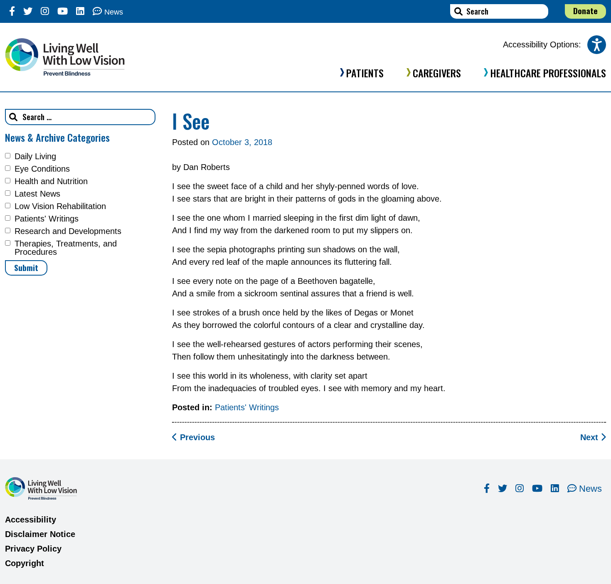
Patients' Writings (47, 218)
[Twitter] (27, 11)
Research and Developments (68, 231)
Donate (585, 11)
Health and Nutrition (51, 181)
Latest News (37, 194)
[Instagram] (45, 11)
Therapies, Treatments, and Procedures (66, 247)
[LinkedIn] (80, 11)
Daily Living (35, 156)
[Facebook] (12, 11)
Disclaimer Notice (40, 534)
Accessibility (30, 519)
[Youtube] (62, 11)
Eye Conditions (42, 169)
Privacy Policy (33, 548)
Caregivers (437, 73)
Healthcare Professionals (548, 73)
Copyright (24, 563)
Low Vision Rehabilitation (60, 206)
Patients (365, 73)
